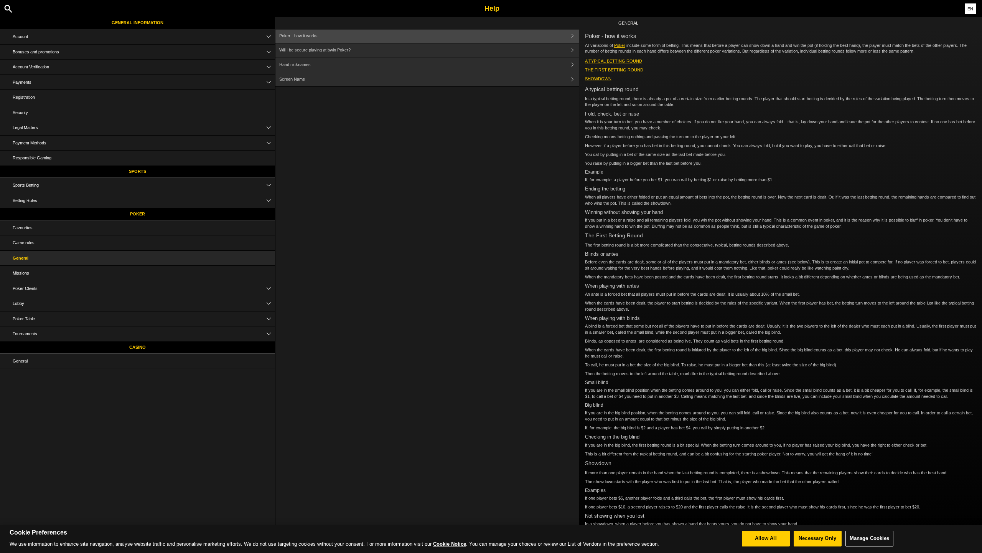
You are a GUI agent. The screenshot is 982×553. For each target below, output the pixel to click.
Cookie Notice (449, 544)
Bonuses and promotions (36, 52)
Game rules (24, 242)
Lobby (18, 303)
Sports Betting (26, 185)
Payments (22, 82)
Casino (137, 347)
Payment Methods (29, 143)
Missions (21, 273)
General (20, 258)
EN (970, 9)
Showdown (598, 78)
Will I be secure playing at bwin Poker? (315, 50)
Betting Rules (25, 200)
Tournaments (25, 333)
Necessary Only (817, 538)
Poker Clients (25, 288)
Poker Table (24, 318)
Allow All (766, 538)
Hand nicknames (295, 64)
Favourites (23, 227)
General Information (137, 22)
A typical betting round (613, 61)
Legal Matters (25, 127)
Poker (137, 214)
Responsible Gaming (32, 158)
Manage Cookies (870, 538)
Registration (24, 97)
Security (20, 112)
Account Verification (31, 67)
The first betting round (614, 70)
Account (20, 36)
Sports (137, 171)
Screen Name (292, 79)
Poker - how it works (298, 35)
